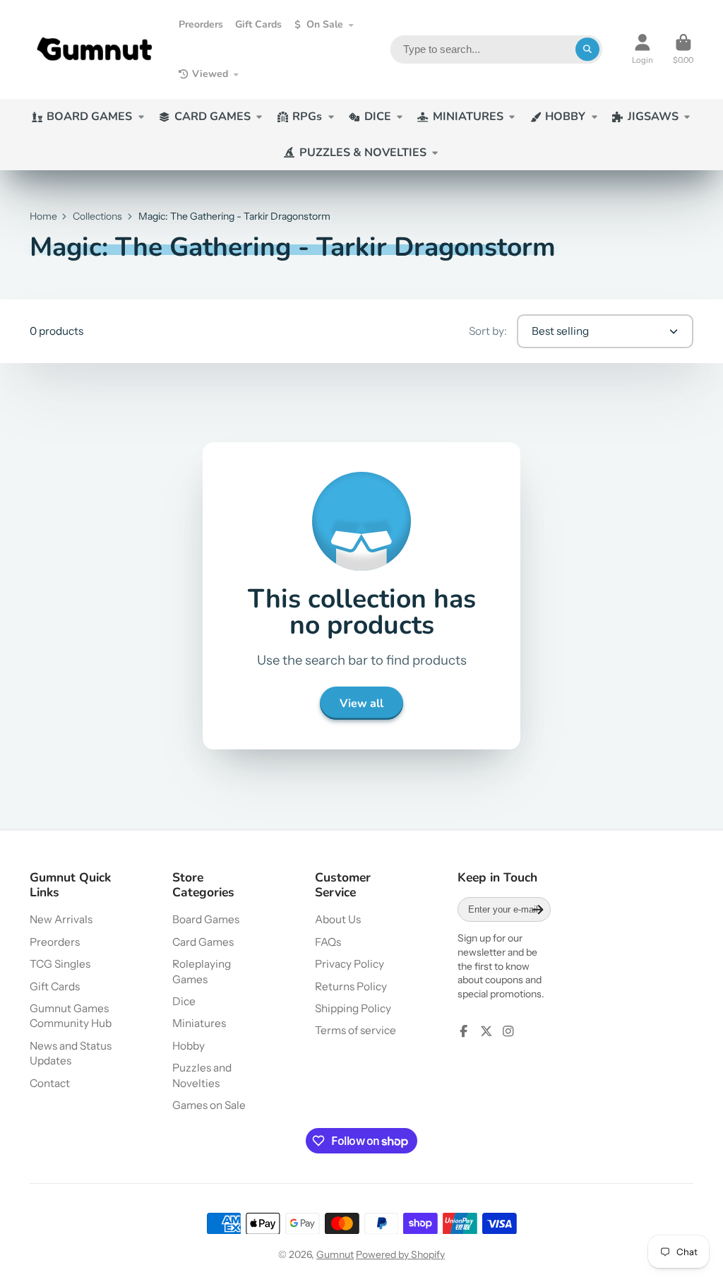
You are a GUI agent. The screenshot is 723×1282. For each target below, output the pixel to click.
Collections (97, 216)
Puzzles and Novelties (202, 1075)
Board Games (205, 919)
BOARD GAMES (89, 116)
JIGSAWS (653, 116)
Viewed (210, 74)
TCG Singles (60, 964)
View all (361, 703)
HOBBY (565, 116)
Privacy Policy (349, 964)
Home (43, 216)
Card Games (203, 942)
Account (642, 49)
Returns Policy (351, 986)
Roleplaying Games (201, 971)
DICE (377, 116)
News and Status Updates (71, 1053)
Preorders (201, 24)
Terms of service (355, 1030)
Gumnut (335, 1254)
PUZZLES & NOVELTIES (362, 152)
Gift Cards (258, 24)
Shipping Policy (353, 1008)
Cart (683, 49)
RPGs (307, 116)
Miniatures (199, 1023)
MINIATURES (468, 116)
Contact (50, 1083)
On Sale (324, 24)
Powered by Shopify (400, 1254)
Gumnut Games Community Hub (71, 1016)
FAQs (328, 942)
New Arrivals (61, 919)
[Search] (587, 49)
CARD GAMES (212, 116)
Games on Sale (209, 1105)
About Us (338, 919)
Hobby (188, 1045)
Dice (184, 1001)
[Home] (94, 49)
